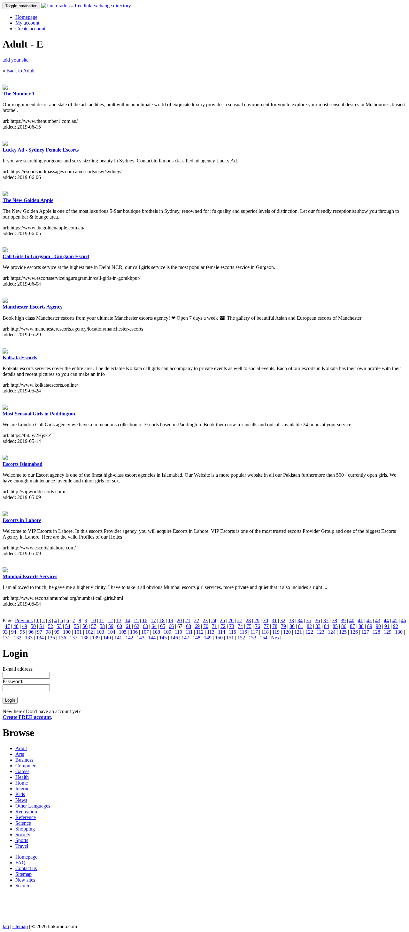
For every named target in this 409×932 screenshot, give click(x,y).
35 (308, 620)
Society (22, 834)
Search (22, 885)
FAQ (20, 862)
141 (118, 637)
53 (59, 626)
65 (162, 626)
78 (274, 626)
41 (360, 620)
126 (354, 632)
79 (283, 626)
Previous (24, 620)
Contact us (26, 868)
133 (29, 637)
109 (167, 632)
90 (378, 626)
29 (256, 620)
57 (93, 626)
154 (263, 637)
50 (33, 626)
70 (205, 626)
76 (257, 626)
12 (110, 620)
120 (287, 632)
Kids (20, 794)
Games (22, 771)
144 (152, 637)
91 (387, 626)
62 (136, 626)
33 (291, 620)
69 (197, 626)
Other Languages (32, 806)
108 (156, 632)
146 (174, 637)
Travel (21, 846)
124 (332, 632)
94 (13, 632)
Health (22, 777)
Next (276, 637)
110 (178, 632)
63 (145, 626)
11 (101, 620)
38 (334, 620)
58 (102, 626)
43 (377, 620)
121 (298, 632)
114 (221, 632)
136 (62, 637)
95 (22, 632)
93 (5, 632)
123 (320, 632)
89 (369, 626)
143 (140, 637)
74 (240, 626)
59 (110, 626)
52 (50, 626)
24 (213, 620)
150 (219, 637)
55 (76, 626)
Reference (25, 817)
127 (365, 632)
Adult (21, 748)
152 (241, 637)
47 (7, 626)
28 (248, 620)
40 (351, 620)
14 (127, 620)
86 (343, 626)
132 (17, 637)
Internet (23, 788)
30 (265, 620)
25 (222, 620)
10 (93, 620)
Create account (30, 28)
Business (24, 760)
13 (118, 620)
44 (386, 620)
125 (343, 632)
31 (274, 620)
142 (129, 637)
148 (196, 637)
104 (111, 632)
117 (254, 632)
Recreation (26, 811)
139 (96, 637)
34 (300, 620)
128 (376, 632)
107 (145, 632)
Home (21, 783)
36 (317, 620)
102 (89, 632)
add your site (15, 60)
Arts (19, 754)
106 (134, 632)
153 (252, 637)
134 (40, 637)
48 (16, 626)
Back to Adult (20, 70)
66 (171, 626)
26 (231, 620)
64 (154, 626)
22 (196, 620)
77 (266, 626)
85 (335, 626)
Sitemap (23, 874)
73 (231, 626)
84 (326, 626)
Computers (26, 765)
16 (144, 620)
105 (123, 632)
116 (243, 632)
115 (232, 632)
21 (187, 620)
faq (6, 926)
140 (107, 637)
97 (39, 632)
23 (205, 620)
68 (188, 626)
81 (300, 626)
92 (395, 626)
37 (325, 620)
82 (309, 626)
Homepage (26, 17)
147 (185, 637)
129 (387, 632)
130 (399, 632)
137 (73, 637)
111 (189, 632)
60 (119, 626)
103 (100, 632)
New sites (25, 880)
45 (394, 620)
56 (85, 626)
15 (136, 620)
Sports (21, 840)
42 (369, 620)
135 (51, 637)
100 (67, 632)
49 (24, 626)
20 (179, 620)
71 (214, 626)
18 (162, 620)
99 (56, 632)
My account (27, 23)
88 (361, 626)
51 (41, 626)
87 (352, 626)
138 (85, 637)
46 (403, 620)
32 (282, 620)
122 (309, 632)
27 (239, 620)
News (21, 800)
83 (317, 626)
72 (223, 626)
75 (248, 626)
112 (200, 632)
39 (343, 620)
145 (163, 637)
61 (128, 626)
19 (170, 620)
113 (210, 632)
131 (6, 637)
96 (31, 632)
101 (78, 632)
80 (292, 626)
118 (265, 632)
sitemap (20, 926)
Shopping (25, 828)
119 (276, 632)
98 (48, 632)
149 (208, 637)
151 (230, 637)
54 (67, 626)
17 (153, 620)
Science (23, 823)
